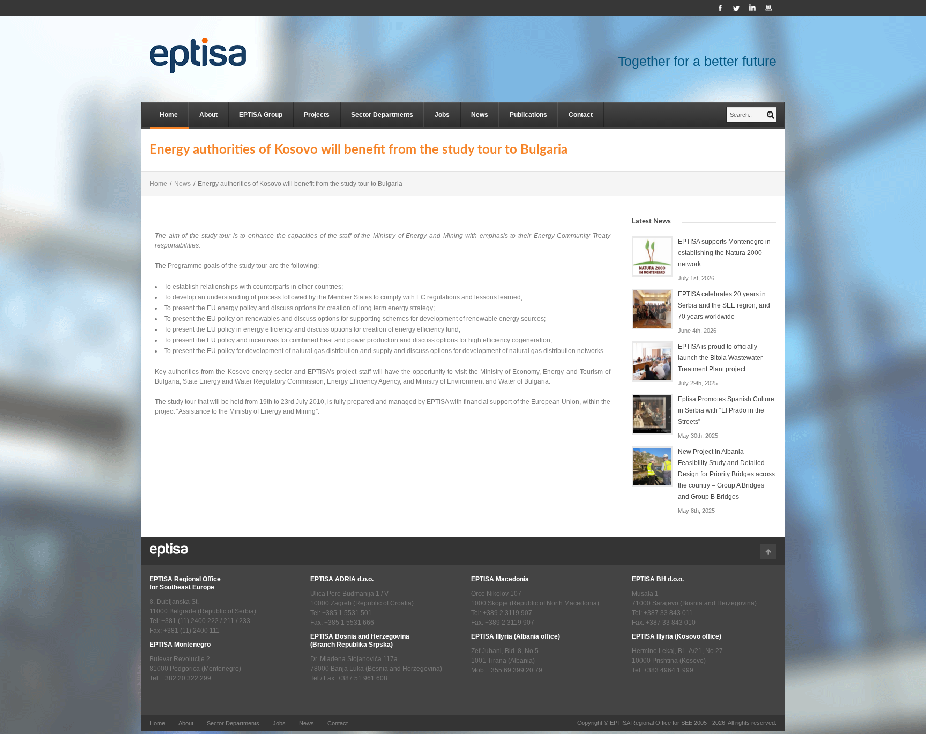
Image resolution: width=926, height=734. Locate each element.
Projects (317, 114)
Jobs (442, 114)
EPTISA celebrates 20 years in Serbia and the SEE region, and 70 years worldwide (724, 305)
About (208, 114)
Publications (528, 114)
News (479, 114)
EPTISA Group (260, 114)
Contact (581, 114)
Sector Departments (382, 114)
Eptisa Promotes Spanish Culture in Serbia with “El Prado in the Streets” (726, 410)
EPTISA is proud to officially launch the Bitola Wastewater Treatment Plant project (720, 358)
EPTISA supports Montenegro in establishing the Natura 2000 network (724, 253)
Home (169, 114)
